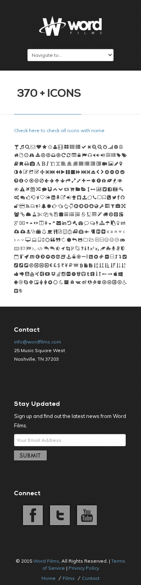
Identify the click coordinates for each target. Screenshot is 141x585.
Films (69, 578)
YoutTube (85, 514)
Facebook (32, 514)
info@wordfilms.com (37, 342)
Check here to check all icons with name (59, 130)
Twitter (58, 514)
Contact (90, 578)
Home (49, 578)
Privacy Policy (84, 568)
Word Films (46, 561)
